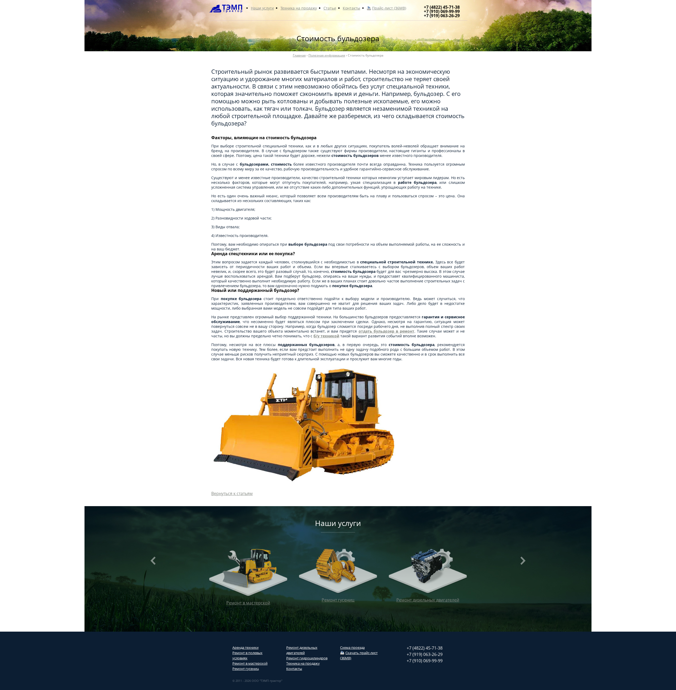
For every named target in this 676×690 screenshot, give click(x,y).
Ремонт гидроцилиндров (306, 658)
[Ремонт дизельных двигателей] (248, 571)
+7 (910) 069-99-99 (442, 11)
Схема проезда (352, 647)
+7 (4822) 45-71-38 (442, 7)
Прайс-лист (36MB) (389, 8)
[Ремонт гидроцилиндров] (338, 571)
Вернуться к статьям (232, 493)
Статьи (329, 8)
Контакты (351, 8)
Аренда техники (245, 647)
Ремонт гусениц (245, 668)
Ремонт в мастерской (249, 663)
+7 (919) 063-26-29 (442, 15)
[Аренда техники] (427, 575)
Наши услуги (262, 8)
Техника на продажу (298, 8)
